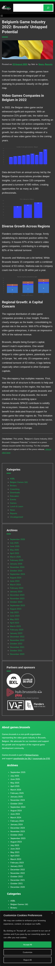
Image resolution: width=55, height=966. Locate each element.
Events (13, 499)
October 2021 (16, 650)
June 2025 (14, 546)
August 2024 (15, 577)
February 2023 (16, 630)
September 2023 (17, 605)
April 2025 (14, 553)
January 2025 (16, 564)
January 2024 (16, 591)
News (41, 64)
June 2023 (14, 616)
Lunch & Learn (16, 506)
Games (13, 503)
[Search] (48, 7)
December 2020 (17, 654)
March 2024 (15, 584)
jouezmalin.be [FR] (41, 758)
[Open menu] (1, 15)
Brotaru (13, 485)
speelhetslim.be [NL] (22, 758)
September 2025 (17, 539)
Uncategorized (16, 517)
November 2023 (17, 598)
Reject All (27, 960)
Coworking (14, 489)
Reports (48, 64)
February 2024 (16, 588)
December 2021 (17, 647)
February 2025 (16, 560)
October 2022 (16, 643)
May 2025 (14, 550)
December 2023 (17, 595)
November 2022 (17, 640)
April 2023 (14, 623)
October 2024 (16, 571)
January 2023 (16, 633)
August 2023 (15, 609)
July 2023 (14, 612)
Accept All (27, 944)
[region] (27, 938)
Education (14, 496)
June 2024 (14, 581)
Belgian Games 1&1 (19, 482)
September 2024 (17, 574)
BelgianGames (31, 755)
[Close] (52, 913)
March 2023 (15, 626)
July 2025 (14, 543)
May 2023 (14, 619)
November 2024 (17, 567)
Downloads (15, 492)
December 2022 (17, 636)
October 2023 (16, 602)
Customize (27, 952)
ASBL (12, 478)
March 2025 (15, 557)
